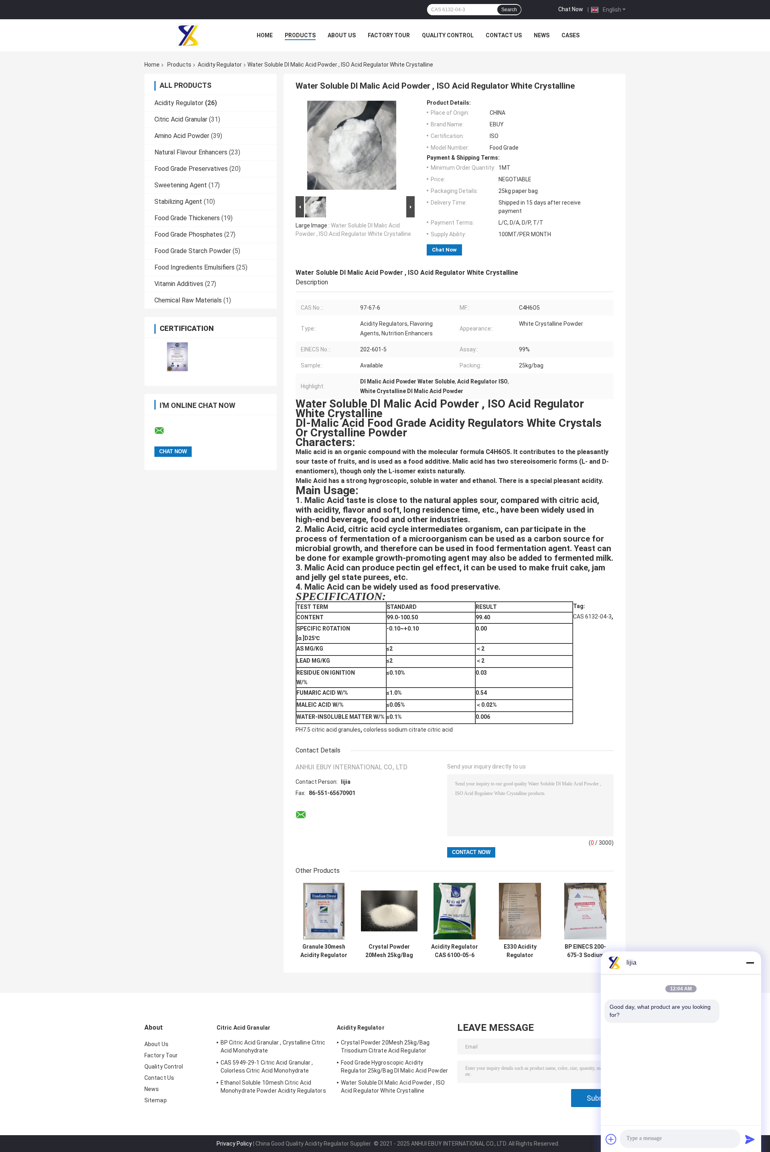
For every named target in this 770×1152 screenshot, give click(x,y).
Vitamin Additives (178, 284)
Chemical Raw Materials (188, 300)
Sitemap (155, 1100)
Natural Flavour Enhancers (190, 152)
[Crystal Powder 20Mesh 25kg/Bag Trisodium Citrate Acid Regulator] (389, 911)
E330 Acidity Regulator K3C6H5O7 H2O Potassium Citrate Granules (520, 951)
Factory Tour (389, 35)
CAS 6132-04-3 (592, 616)
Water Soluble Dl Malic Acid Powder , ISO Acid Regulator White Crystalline (393, 1086)
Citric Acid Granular (180, 119)
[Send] (750, 1139)
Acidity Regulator (220, 64)
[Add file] (611, 1139)
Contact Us (504, 35)
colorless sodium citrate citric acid (408, 729)
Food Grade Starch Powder (192, 251)
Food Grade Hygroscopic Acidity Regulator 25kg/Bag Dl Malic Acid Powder (394, 1066)
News (541, 35)
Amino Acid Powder (181, 136)
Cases (570, 35)
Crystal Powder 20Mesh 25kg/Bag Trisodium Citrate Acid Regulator (389, 951)
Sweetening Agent (180, 185)
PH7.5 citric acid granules (328, 729)
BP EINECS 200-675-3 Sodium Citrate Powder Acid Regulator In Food (585, 951)
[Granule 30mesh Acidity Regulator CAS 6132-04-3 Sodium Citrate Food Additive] (324, 911)
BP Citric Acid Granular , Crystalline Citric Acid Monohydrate (273, 1046)
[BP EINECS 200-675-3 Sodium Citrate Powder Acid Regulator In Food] (585, 911)
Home (265, 35)
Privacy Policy (234, 1143)
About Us (342, 35)
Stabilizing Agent (178, 201)
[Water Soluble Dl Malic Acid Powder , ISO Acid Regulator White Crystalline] (352, 147)
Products (300, 35)
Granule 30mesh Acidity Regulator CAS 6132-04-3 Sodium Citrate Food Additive (323, 951)
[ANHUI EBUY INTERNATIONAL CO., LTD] (188, 35)
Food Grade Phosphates (188, 234)
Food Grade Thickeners (187, 218)
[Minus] (750, 962)
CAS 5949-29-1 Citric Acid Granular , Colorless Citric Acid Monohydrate (267, 1066)
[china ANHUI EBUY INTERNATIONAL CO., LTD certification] (177, 356)
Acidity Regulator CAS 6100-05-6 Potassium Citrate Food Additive (454, 951)
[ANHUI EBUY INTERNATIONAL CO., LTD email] (164, 430)
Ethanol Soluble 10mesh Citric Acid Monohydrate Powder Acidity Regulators (273, 1086)
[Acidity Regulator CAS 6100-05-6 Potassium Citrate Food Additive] (454, 911)
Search (509, 9)
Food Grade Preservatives (191, 168)
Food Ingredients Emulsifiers (194, 267)
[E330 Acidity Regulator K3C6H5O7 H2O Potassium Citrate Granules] (520, 911)
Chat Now (570, 9)
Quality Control (448, 35)
